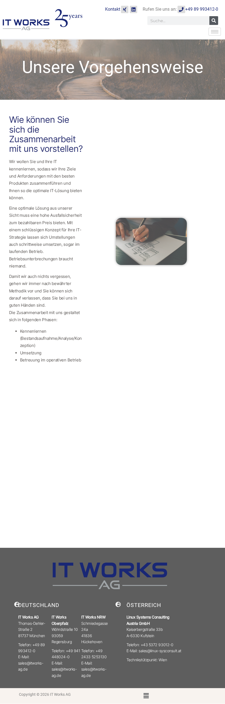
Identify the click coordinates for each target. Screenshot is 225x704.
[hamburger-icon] (215, 32)
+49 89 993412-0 (201, 9)
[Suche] (213, 20)
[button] (146, 696)
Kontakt (112, 9)
